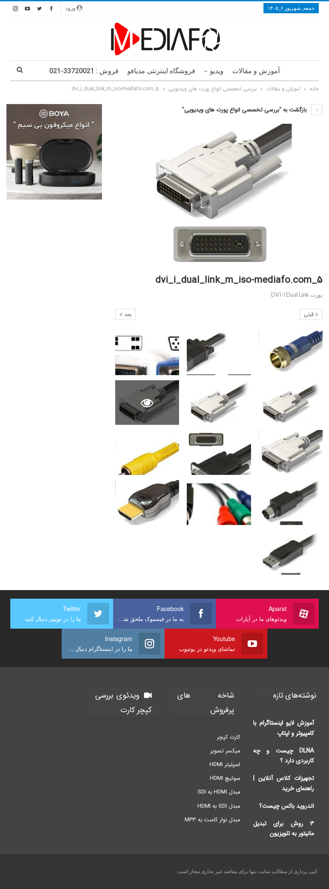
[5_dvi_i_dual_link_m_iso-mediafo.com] (291, 352)
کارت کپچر (228, 737)
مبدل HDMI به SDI (218, 792)
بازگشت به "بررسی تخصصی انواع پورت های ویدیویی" (245, 109)
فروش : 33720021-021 (84, 71)
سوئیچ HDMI (225, 778)
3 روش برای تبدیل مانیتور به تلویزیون (283, 828)
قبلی (309, 314)
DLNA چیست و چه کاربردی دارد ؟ (283, 756)
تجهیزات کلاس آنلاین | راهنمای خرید (283, 783)
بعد (127, 314)
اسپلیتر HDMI (224, 764)
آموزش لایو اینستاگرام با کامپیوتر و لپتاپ (283, 728)
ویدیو (217, 71)
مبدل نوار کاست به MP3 (212, 819)
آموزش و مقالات (256, 71)
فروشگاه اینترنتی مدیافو (161, 71)
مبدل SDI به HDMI (218, 806)
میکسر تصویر (225, 750)
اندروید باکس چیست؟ (286, 806)
